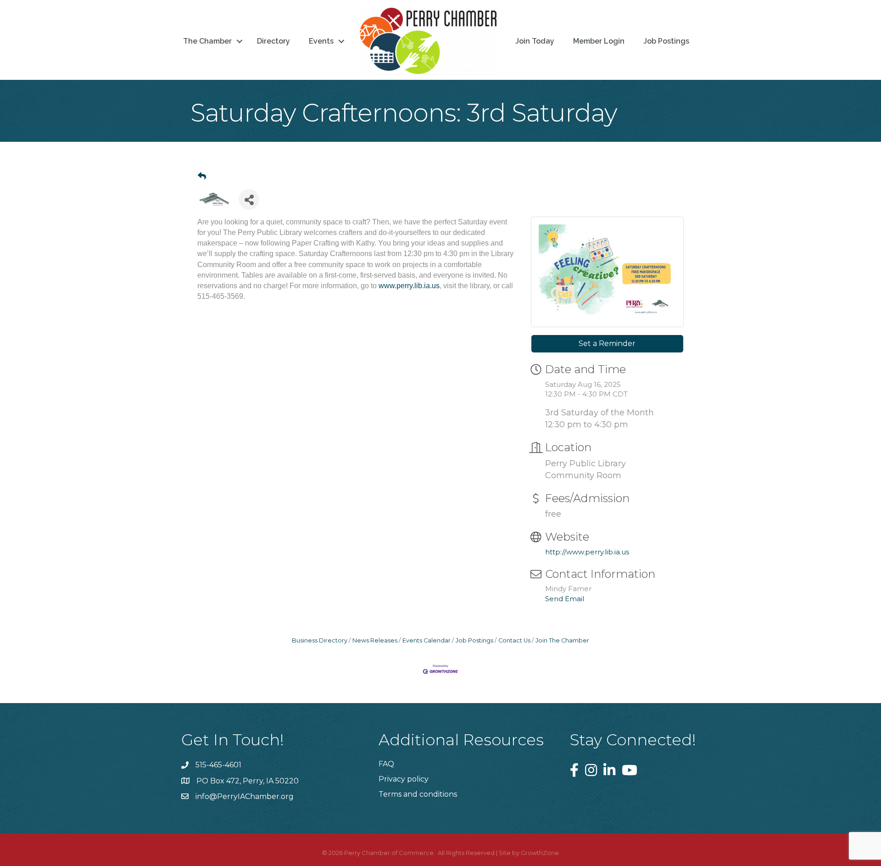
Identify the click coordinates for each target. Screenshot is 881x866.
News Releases (374, 640)
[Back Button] (202, 176)
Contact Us (514, 640)
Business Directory (319, 640)
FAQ (386, 764)
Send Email (564, 598)
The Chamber (207, 41)
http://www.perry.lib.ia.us (587, 552)
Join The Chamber (562, 640)
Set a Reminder (607, 343)
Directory (273, 41)
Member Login (599, 41)
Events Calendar (426, 640)
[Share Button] (249, 199)
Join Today (534, 41)
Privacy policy (404, 779)
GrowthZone (540, 852)
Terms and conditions (418, 794)
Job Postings (666, 41)
